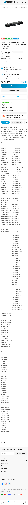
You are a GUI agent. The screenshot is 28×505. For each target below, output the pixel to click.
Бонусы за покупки (9, 67)
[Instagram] (5, 483)
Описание (5, 122)
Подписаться (21, 453)
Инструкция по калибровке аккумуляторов (11, 75)
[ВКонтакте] (2, 483)
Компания (4, 460)
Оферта (16, 498)
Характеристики (16, 122)
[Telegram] (9, 483)
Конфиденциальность (7, 498)
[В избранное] (2, 53)
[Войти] (22, 2)
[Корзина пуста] (25, 2)
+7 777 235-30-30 (6, 471)
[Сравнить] (5, 53)
